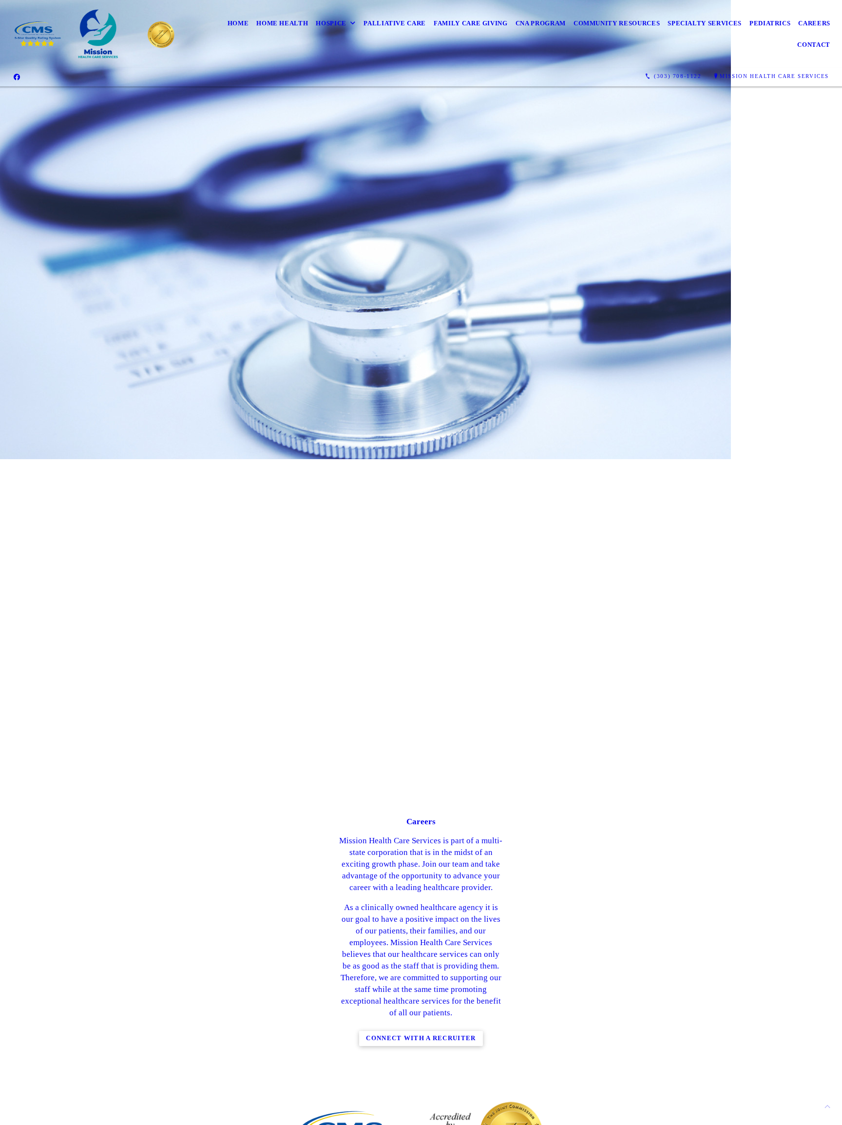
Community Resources (617, 23)
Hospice (331, 23)
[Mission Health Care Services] (98, 34)
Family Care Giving (471, 23)
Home (238, 23)
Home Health (282, 23)
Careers (814, 23)
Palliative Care (395, 23)
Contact (813, 44)
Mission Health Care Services (774, 76)
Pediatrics (770, 23)
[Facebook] (17, 76)
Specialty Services (705, 23)
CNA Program (541, 23)
